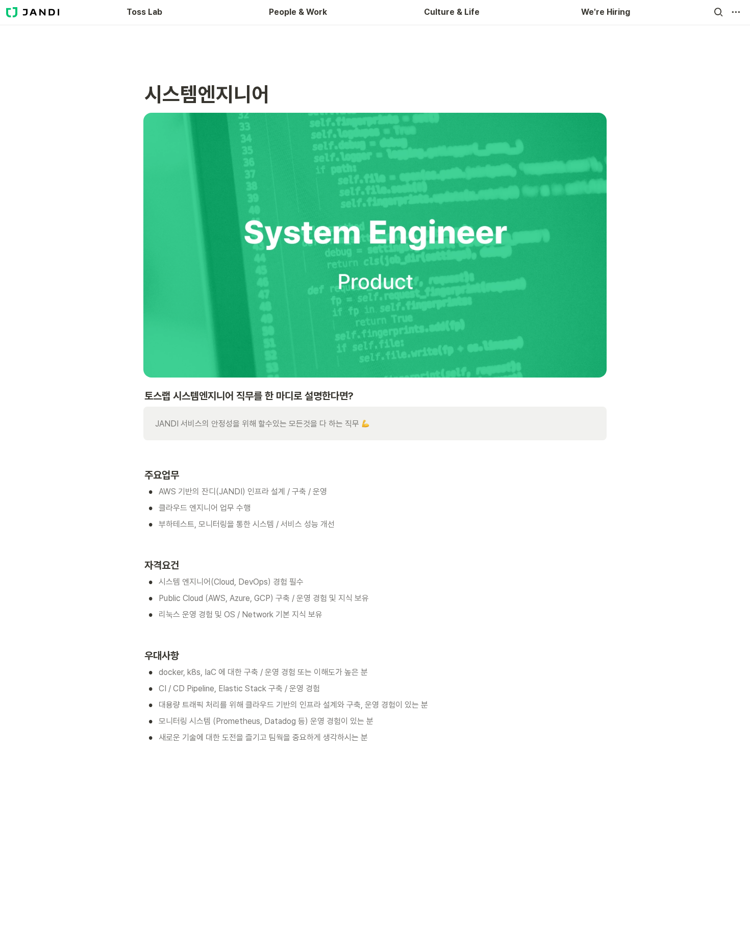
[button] (718, 12)
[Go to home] (32, 12)
